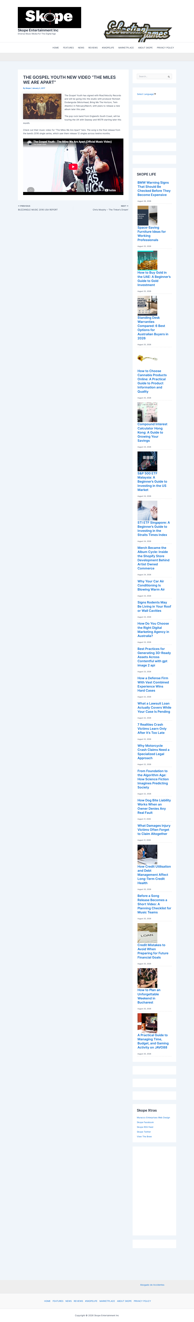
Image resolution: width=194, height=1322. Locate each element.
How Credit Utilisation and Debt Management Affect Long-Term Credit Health (154, 875)
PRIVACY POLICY (142, 1301)
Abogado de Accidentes (152, 1284)
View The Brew (144, 1136)
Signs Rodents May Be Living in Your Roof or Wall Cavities (154, 606)
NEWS (68, 1301)
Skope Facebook (145, 1122)
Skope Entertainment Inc (38, 30)
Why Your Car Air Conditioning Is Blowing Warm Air (151, 585)
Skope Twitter (144, 1131)
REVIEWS (78, 1301)
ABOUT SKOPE (124, 1301)
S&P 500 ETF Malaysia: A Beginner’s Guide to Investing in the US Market (152, 481)
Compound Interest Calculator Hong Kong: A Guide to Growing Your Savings (152, 432)
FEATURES (58, 1301)
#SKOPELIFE (91, 1301)
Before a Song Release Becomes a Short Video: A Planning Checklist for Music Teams (154, 904)
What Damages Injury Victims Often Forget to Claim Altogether (154, 830)
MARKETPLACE (107, 1301)
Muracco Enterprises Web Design (153, 1117)
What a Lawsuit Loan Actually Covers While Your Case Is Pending (154, 708)
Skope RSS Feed (145, 1127)
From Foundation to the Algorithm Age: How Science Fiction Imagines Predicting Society (153, 779)
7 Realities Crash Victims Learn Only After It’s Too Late (152, 729)
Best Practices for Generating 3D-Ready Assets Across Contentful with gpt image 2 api (154, 657)
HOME (47, 1301)
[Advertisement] (156, 1190)
